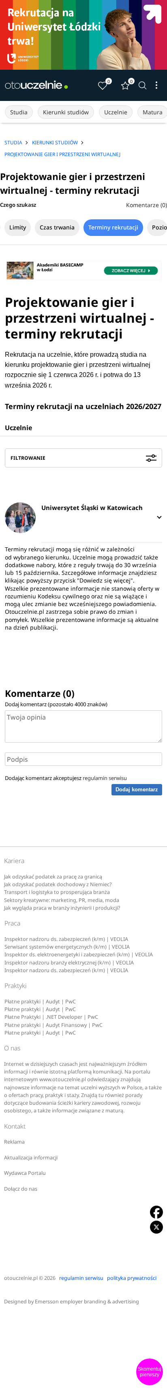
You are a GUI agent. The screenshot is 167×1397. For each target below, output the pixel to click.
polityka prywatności (131, 1278)
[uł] (83, 35)
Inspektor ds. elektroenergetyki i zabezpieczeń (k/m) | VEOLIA (78, 954)
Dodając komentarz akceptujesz (66, 778)
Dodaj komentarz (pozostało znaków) (56, 704)
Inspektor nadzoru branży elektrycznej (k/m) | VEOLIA (69, 962)
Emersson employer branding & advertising (87, 1301)
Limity (17, 227)
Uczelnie (115, 112)
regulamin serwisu (105, 778)
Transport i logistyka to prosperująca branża (57, 892)
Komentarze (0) (146, 205)
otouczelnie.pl (21, 1278)
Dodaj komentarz (137, 789)
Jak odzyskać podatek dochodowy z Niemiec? (57, 884)
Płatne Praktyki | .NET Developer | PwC (51, 1016)
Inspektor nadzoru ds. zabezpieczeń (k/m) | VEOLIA (66, 939)
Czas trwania (57, 227)
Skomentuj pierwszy (149, 1372)
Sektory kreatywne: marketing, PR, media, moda (61, 900)
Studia (19, 112)
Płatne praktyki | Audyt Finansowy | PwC (53, 1025)
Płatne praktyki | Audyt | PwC (40, 1001)
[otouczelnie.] (36, 85)
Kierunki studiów (66, 112)
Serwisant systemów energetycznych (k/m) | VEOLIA (67, 946)
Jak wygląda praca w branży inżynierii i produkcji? (62, 907)
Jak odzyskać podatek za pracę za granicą (53, 876)
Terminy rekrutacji (113, 227)
